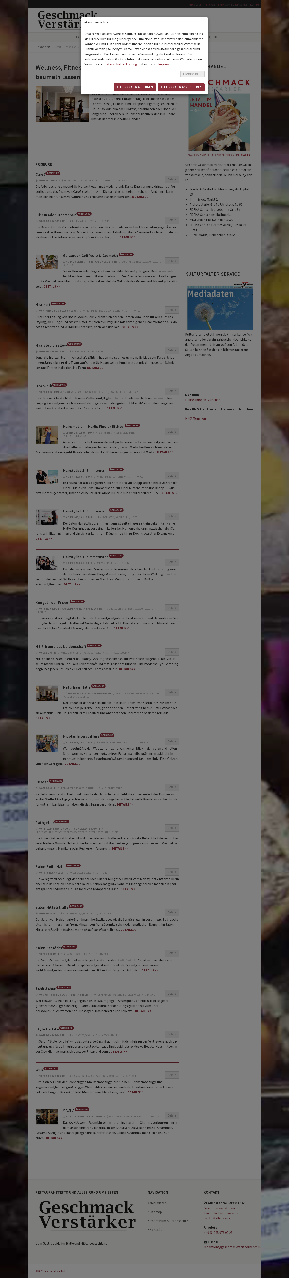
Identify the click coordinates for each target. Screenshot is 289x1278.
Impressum (166, 64)
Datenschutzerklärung (120, 64)
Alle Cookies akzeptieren (181, 87)
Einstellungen (191, 74)
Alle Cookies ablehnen (135, 87)
